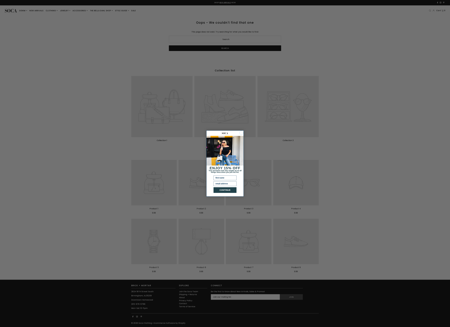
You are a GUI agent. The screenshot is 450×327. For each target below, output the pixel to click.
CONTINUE (225, 190)
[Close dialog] (241, 133)
